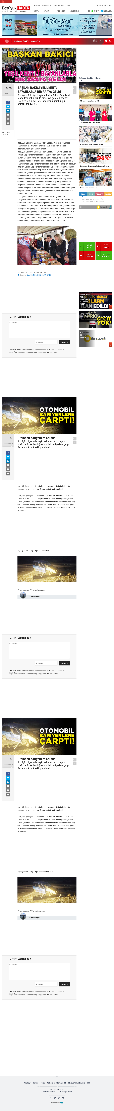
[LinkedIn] (8, 111)
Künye (35, 1083)
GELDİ (49, 275)
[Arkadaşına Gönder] (8, 115)
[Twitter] (8, 106)
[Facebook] (8, 102)
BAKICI (35, 275)
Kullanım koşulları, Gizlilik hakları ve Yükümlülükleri (66, 1083)
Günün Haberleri (59, 5)
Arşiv (68, 5)
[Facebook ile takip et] (51, 1098)
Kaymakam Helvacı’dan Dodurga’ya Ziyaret (30, 41)
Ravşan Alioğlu (34, 596)
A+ (74, 88)
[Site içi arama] (110, 41)
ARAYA (44, 275)
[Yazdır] (8, 119)
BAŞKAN (30, 275)
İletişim (42, 1083)
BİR (40, 275)
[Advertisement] (45, 122)
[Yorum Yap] (8, 123)
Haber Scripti (55, 1103)
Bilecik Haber (47, 5)
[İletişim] (106, 41)
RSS (88, 1083)
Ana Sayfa (37, 5)
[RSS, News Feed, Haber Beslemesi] (59, 1098)
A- (75, 92)
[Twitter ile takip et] (55, 1098)
